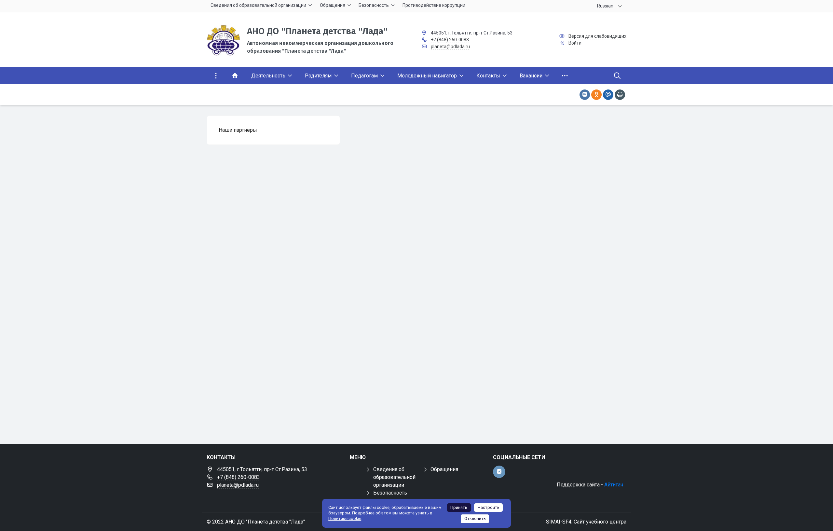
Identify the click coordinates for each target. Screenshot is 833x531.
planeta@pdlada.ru (450, 46)
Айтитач (613, 485)
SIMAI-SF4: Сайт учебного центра (586, 522)
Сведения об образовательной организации (394, 477)
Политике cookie (344, 518)
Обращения (444, 469)
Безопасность (390, 493)
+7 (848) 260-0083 (450, 39)
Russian (605, 5)
